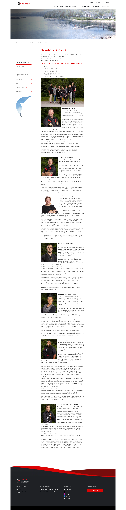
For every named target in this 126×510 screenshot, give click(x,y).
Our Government (33, 42)
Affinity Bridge (65, 507)
